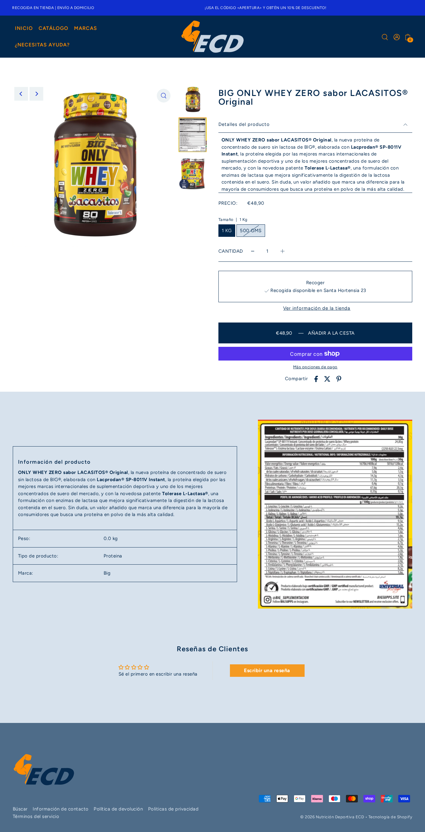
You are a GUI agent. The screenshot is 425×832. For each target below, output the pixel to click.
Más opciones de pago (315, 367)
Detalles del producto (244, 124)
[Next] (36, 94)
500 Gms (251, 230)
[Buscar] (385, 37)
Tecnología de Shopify (390, 817)
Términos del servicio (36, 816)
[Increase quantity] (282, 251)
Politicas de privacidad (173, 809)
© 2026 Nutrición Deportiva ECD (332, 817)
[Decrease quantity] (252, 251)
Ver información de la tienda (316, 308)
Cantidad (230, 251)
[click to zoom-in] (163, 96)
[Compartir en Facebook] (316, 378)
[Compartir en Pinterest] (339, 378)
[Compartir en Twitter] (327, 378)
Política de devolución (118, 809)
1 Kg (227, 230)
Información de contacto (61, 809)
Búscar (20, 809)
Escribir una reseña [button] (267, 670)
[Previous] (21, 94)
